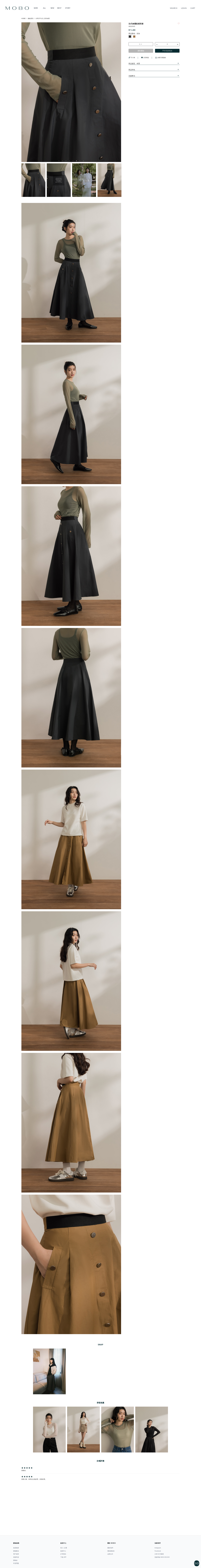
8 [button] (83, 161)
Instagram (158, 1548)
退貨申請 (16, 1557)
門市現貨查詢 (167, 51)
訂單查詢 (63, 1554)
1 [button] (59, 161)
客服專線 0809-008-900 (162, 1557)
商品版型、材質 (134, 63)
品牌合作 (110, 1554)
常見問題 (16, 1563)
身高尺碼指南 (161, 57)
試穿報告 (146, 57)
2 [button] (62, 161)
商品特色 (132, 70)
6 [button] (76, 161)
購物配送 (16, 1551)
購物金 (15, 1560)
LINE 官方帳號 (159, 1554)
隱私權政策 (110, 1551)
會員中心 (63, 1551)
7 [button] (80, 161)
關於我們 (110, 1548)
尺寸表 (133, 57)
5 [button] (73, 161)
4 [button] (69, 161)
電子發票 (16, 1554)
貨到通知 (141, 51)
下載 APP (63, 1557)
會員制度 (16, 1548)
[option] (71, 92)
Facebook (158, 1551)
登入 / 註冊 (63, 1548)
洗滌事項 (132, 76)
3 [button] (66, 161)
